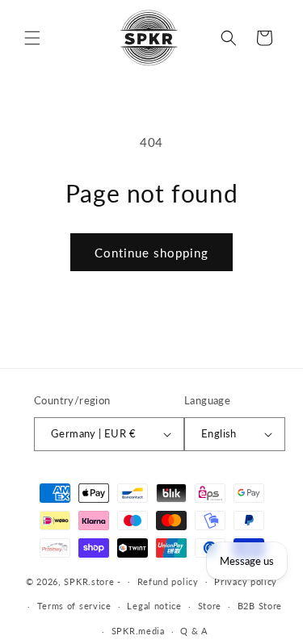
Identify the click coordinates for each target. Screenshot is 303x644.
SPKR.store (89, 580)
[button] (32, 38)
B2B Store (260, 605)
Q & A (194, 630)
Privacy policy (245, 581)
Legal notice (154, 605)
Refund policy (168, 581)
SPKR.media (138, 630)
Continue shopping (151, 252)
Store (210, 605)
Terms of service (74, 605)
